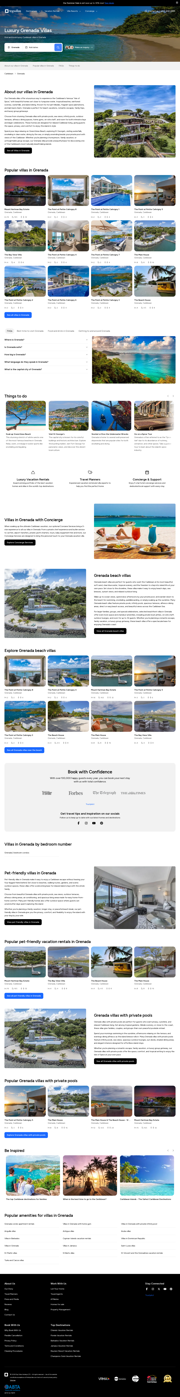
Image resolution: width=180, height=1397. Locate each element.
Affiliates (55, 1299)
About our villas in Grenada (16, 66)
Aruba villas (126, 1231)
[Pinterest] (101, 823)
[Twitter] (158, 1289)
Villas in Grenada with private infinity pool (139, 1224)
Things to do (74, 66)
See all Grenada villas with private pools (115, 1061)
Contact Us (9, 1315)
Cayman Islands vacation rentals (77, 1238)
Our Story (8, 1289)
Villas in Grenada (11, 1246)
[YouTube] (165, 1289)
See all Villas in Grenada (18, 150)
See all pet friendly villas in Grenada (24, 996)
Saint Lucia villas (128, 1246)
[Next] (173, 396)
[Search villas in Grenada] (58, 47)
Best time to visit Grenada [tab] (30, 331)
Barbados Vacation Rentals (62, 1340)
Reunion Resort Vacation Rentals (65, 1351)
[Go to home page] (13, 11)
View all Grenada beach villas (110, 631)
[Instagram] (86, 823)
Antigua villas (68, 1231)
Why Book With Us (12, 1330)
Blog (6, 1309)
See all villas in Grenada (18, 315)
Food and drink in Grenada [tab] (61, 331)
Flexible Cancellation (13, 1335)
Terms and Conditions (14, 1346)
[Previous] (168, 396)
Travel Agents (57, 1294)
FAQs (61, 66)
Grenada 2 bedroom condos (16, 853)
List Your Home (57, 1289)
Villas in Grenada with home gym (77, 1224)
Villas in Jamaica (70, 1246)
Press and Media (11, 1299)
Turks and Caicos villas (14, 1260)
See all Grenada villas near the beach (24, 750)
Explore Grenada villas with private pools (26, 1135)
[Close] (177, 3)
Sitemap (12, 1380)
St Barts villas (68, 1253)
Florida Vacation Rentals (61, 1335)
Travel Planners (11, 1294)
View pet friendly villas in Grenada (23, 922)
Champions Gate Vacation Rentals (66, 1356)
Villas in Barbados (11, 1238)
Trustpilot (90, 804)
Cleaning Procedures (13, 1351)
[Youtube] (94, 823)
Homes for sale (57, 1304)
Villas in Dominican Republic (133, 1238)
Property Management (60, 1309)
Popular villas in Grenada (43, 66)
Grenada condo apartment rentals (19, 1224)
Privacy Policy (10, 1340)
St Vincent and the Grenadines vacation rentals (142, 1253)
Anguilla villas (10, 1231)
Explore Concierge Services (20, 542)
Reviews (8, 1304)
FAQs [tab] (9, 331)
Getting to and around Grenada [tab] (94, 331)
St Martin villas (10, 1253)
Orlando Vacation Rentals (62, 1330)
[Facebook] (78, 823)
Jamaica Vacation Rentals (62, 1346)
